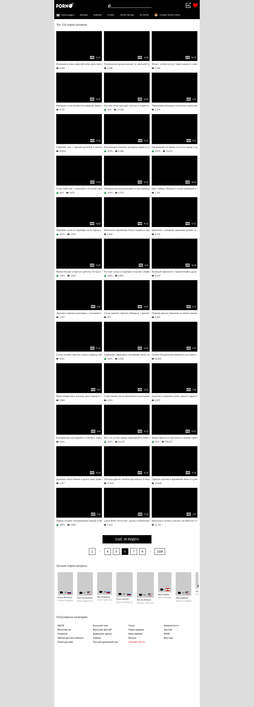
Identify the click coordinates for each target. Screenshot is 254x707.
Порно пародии (136, 629)
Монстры (168, 638)
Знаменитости (171, 625)
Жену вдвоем (135, 634)
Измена (97, 638)
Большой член (100, 625)
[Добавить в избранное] (195, 5)
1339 (160, 551)
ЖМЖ (167, 634)
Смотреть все (135, 642)
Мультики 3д (64, 629)
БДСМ (61, 625)
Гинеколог (63, 634)
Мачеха (132, 638)
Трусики (168, 629)
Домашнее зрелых (102, 634)
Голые (131, 625)
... (100, 550)
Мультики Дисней (102, 629)
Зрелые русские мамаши (70, 638)
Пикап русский (65, 642)
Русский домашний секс (105, 642)
